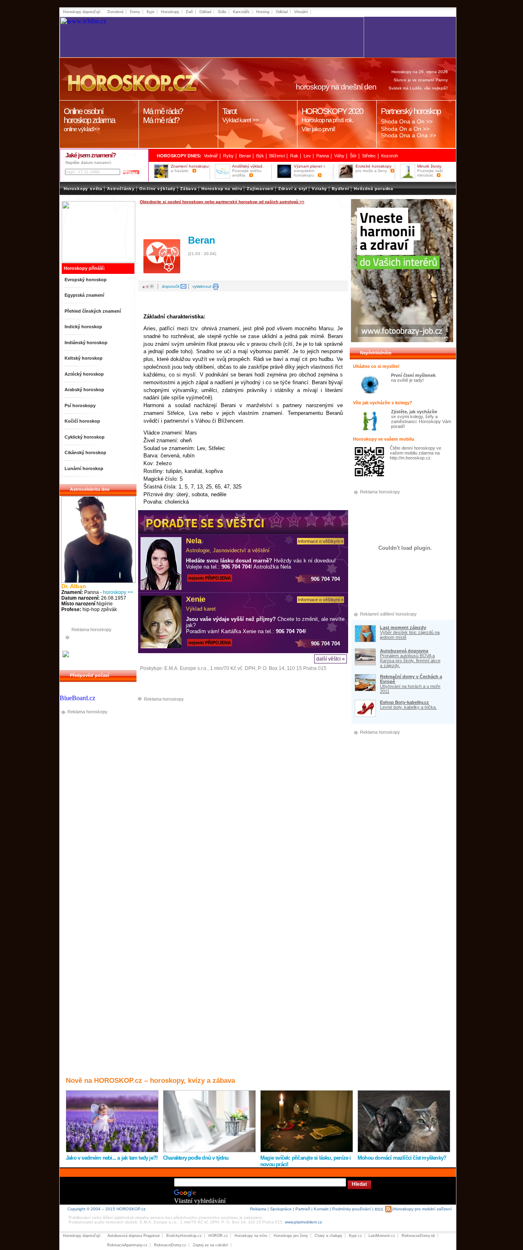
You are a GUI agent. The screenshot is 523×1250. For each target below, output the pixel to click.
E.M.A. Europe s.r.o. (186, 668)
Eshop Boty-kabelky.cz (404, 702)
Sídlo (222, 12)
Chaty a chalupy (328, 1236)
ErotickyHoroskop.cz (184, 1236)
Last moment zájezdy (403, 627)
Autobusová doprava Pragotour (133, 1236)
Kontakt (321, 1209)
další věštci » (330, 659)
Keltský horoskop (84, 358)
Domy (135, 12)
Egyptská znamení (84, 295)
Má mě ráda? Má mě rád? (163, 116)
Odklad (205, 12)
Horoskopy (170, 12)
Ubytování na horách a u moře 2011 (410, 689)
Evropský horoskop (86, 279)
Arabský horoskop (84, 389)
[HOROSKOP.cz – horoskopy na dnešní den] (131, 79)
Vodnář (211, 155)
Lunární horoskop (84, 468)
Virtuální (301, 12)
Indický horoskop (83, 326)
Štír (353, 155)
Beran (245, 155)
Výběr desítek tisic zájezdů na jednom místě (410, 635)
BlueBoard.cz (77, 697)
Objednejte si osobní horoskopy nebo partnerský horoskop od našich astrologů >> (222, 201)
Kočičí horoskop (82, 421)
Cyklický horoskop (85, 437)
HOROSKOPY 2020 (332, 119)
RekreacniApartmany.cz (127, 1245)
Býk (260, 155)
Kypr (150, 12)
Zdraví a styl (292, 188)
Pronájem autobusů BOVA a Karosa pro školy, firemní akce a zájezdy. (410, 660)
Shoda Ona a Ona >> (408, 135)
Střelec (369, 155)
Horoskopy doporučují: (82, 12)
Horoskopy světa (83, 188)
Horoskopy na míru (251, 1236)
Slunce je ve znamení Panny (420, 80)
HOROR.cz (218, 1236)
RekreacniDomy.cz (170, 1245)
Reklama (258, 1209)
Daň (189, 12)
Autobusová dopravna (404, 650)
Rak (294, 155)
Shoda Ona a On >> (407, 121)
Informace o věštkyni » (320, 541)
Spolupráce (281, 1209)
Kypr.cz (355, 1236)
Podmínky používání (351, 1209)
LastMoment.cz (382, 1236)
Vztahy (319, 188)
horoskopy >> (118, 592)
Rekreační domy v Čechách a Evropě (411, 679)
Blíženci (277, 155)
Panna (322, 155)
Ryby (228, 155)
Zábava (188, 188)
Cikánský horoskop (85, 452)
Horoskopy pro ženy (291, 1236)
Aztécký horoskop (84, 374)
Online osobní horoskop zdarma (89, 119)
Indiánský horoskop (86, 342)
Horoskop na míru (221, 188)
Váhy (339, 155)
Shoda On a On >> (405, 128)
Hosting (262, 12)
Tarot (240, 115)
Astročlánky (121, 188)
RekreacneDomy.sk (418, 1236)
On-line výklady (157, 188)
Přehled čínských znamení (93, 311)
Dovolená (115, 12)
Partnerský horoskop (410, 111)
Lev (307, 155)
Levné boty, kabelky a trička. (408, 707)
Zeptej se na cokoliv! (210, 1245)
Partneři (302, 1209)
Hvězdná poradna (373, 188)
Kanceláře (241, 12)
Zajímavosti (260, 188)
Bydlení (340, 188)
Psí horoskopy (80, 405)
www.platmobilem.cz (303, 1222)
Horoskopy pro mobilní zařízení (422, 1209)
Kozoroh (389, 155)
